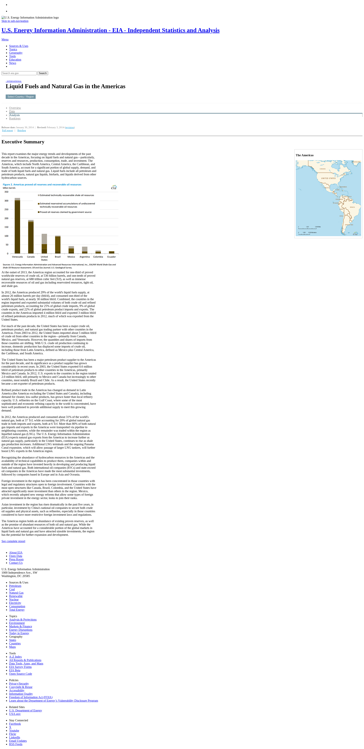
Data (12, 111)
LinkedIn (14, 737)
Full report (7, 130)
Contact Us (16, 562)
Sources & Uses (18, 46)
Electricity (15, 603)
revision (70, 127)
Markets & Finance (20, 626)
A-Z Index (15, 656)
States (12, 640)
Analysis (14, 115)
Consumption (17, 606)
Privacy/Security (19, 683)
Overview (15, 107)
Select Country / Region (21, 96)
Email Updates (18, 740)
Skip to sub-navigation (15, 21)
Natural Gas (16, 592)
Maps (12, 646)
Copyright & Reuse (20, 687)
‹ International (14, 81)
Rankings (14, 118)
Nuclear (14, 599)
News (12, 63)
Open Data (15, 556)
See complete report (13, 541)
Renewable (16, 596)
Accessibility (16, 690)
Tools (12, 56)
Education (15, 59)
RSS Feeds (15, 744)
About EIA (16, 552)
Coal (12, 589)
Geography (16, 52)
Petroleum (15, 585)
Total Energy (17, 609)
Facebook (15, 723)
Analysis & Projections (23, 619)
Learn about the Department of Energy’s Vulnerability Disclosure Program (53, 700)
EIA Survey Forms (20, 667)
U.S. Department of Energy (25, 710)
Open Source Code (20, 673)
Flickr (12, 734)
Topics (13, 49)
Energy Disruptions (20, 629)
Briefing (21, 130)
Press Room (16, 559)
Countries (15, 643)
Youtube (14, 730)
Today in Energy (19, 633)
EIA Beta (14, 670)
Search (43, 73)
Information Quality (21, 693)
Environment (17, 623)
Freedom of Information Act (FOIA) (31, 697)
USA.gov (15, 713)
